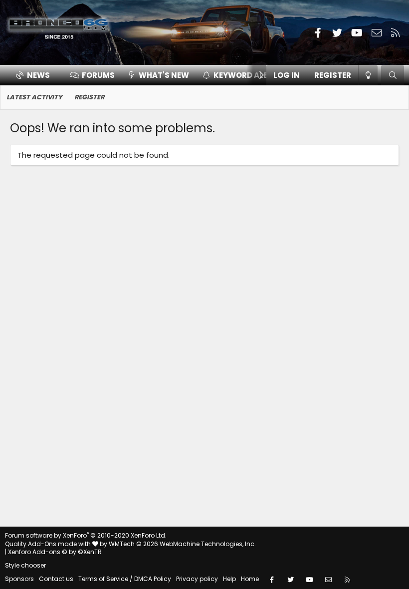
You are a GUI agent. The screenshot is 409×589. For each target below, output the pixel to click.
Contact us (56, 579)
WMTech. (182, 544)
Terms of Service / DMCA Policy (124, 579)
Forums (98, 75)
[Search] (392, 75)
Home (250, 579)
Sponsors (19, 579)
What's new (164, 75)
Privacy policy (197, 579)
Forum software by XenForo (86, 535)
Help (229, 579)
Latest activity (34, 97)
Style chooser (25, 565)
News (38, 75)
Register (89, 97)
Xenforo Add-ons (55, 552)
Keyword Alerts (247, 75)
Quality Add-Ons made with (48, 544)
